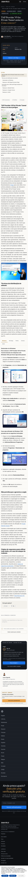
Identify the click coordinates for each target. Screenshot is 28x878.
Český (2, 756)
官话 (2, 762)
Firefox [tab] (17, 340)
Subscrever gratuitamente (14, 700)
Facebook (3, 833)
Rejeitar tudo (12, 875)
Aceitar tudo (5, 875)
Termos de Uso (4, 853)
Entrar (24, 1)
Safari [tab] (3, 343)
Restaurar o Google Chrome (9, 90)
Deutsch (3, 729)
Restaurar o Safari (7, 92)
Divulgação (3, 860)
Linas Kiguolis (7, 36)
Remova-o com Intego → (14, 57)
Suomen (3, 749)
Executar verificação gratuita (14, 807)
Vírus (2, 839)
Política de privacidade (6, 855)
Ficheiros (3, 843)
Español (3, 742)
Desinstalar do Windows (8, 80)
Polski (2, 725)
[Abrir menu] (20, 1)
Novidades (3, 845)
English (3, 715)
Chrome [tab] (23, 340)
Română (3, 773)
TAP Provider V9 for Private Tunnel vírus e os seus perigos (13, 75)
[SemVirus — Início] (5, 1)
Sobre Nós (3, 851)
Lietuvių (3, 719)
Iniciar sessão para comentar (14, 632)
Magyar (3, 759)
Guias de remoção (10, 6)
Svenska (3, 746)
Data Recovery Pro (19, 595)
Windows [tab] (4, 340)
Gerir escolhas (21, 875)
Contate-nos (3, 862)
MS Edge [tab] (11, 340)
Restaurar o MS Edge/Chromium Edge (11, 82)
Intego (12, 185)
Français (3, 732)
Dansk (2, 739)
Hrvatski (3, 766)
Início (2, 6)
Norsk (2, 752)
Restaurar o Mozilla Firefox (8, 87)
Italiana (3, 735)
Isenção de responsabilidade (7, 858)
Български (4, 776)
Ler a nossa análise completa (14, 666)
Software (3, 841)
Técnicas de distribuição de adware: (10, 78)
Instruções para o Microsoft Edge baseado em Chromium (12, 85)
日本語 (2, 769)
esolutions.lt (11, 831)
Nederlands (4, 722)
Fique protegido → (14, 662)
